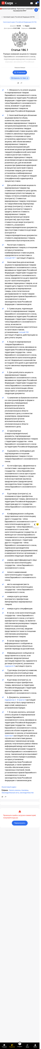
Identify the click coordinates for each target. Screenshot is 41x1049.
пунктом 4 (9, 736)
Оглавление (21, 72)
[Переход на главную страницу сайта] (7, 3)
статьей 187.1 (10, 258)
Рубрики (5, 790)
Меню (27, 1047)
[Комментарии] (18, 83)
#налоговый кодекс (9, 787)
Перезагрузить (19, 823)
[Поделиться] (21, 83)
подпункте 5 (10, 666)
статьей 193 (24, 332)
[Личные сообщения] (31, 3)
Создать (19, 1046)
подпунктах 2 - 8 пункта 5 (15, 700)
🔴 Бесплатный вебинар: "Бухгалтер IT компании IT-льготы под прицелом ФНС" (20, 10)
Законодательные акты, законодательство (18, 793)
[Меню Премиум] (15, 3)
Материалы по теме (18, 78)
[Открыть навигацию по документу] (36, 10)
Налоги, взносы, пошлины (18, 790)
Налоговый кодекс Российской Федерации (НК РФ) (20, 22)
